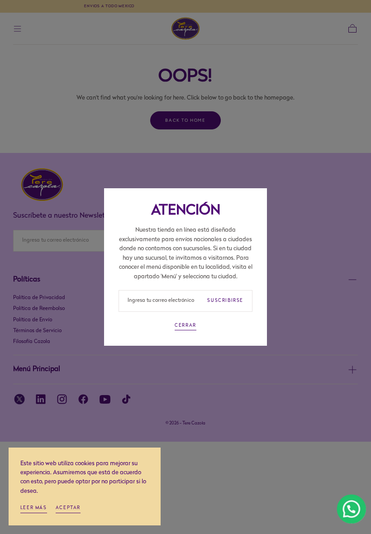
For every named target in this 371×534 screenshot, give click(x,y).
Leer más (33, 508)
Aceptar (68, 508)
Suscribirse (225, 301)
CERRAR (185, 326)
